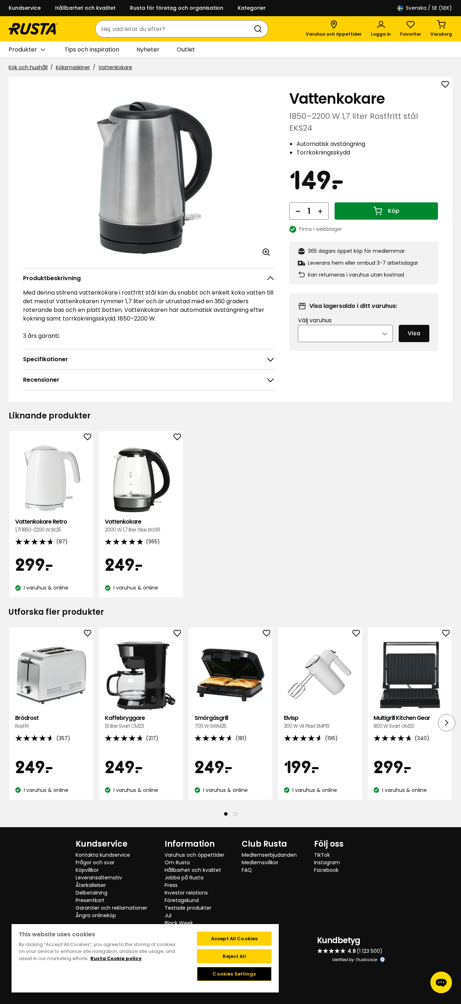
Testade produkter (188, 907)
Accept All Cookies (234, 938)
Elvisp (306, 722)
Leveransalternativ (99, 877)
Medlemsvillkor (260, 862)
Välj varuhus (315, 320)
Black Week (179, 923)
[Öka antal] (320, 211)
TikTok (322, 855)
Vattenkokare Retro (41, 525)
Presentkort (90, 900)
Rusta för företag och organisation (176, 8)
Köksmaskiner (73, 67)
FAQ (247, 870)
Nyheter (148, 49)
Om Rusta (177, 862)
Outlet (186, 49)
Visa (414, 333)
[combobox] (174, 29)
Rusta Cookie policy (116, 958)
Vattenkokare (115, 67)
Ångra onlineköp (96, 915)
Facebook (326, 870)
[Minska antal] (297, 211)
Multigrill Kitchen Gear (401, 722)
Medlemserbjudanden (269, 855)
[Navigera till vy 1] (226, 814)
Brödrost (27, 722)
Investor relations (186, 892)
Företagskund (182, 900)
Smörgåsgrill (211, 722)
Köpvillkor (87, 870)
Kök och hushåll (28, 67)
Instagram (327, 862)
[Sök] (259, 29)
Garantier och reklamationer (111, 907)
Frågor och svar (95, 862)
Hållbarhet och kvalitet (85, 8)
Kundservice (25, 8)
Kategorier (252, 8)
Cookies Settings (234, 974)
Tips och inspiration (91, 49)
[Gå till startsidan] (33, 29)
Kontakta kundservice (103, 855)
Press (171, 885)
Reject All (234, 956)
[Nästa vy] (446, 722)
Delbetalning (91, 892)
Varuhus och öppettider (194, 855)
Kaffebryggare (125, 722)
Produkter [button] (23, 49)
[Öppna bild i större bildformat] (266, 252)
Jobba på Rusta (184, 877)
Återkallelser (91, 885)
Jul (168, 915)
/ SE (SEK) (429, 8)
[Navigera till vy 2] (235, 814)
